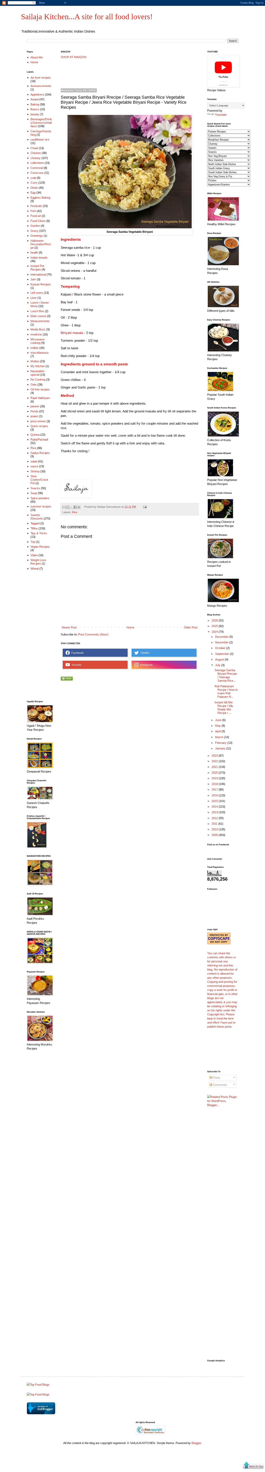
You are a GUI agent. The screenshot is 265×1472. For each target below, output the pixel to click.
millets (34, 347)
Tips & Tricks (38, 533)
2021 (215, 766)
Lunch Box (37, 311)
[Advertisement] (131, 73)
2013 (215, 812)
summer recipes (40, 506)
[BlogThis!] (68, 507)
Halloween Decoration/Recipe (40, 244)
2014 (215, 806)
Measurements (40, 321)
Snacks (35, 488)
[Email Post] (144, 506)
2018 (215, 784)
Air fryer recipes (40, 77)
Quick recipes (39, 426)
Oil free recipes (40, 389)
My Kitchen (37, 366)
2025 (215, 626)
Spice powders (39, 498)
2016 (215, 795)
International (38, 274)
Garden (35, 225)
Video (34, 555)
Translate (221, 114)
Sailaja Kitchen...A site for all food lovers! (87, 16)
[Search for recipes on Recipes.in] (38, 1384)
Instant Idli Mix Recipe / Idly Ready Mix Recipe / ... (224, 707)
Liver (33, 297)
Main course (38, 316)
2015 (215, 801)
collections (37, 162)
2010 (215, 829)
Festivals (36, 206)
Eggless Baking (40, 197)
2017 (215, 789)
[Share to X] (71, 507)
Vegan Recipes (40, 546)
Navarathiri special (37, 372)
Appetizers (37, 94)
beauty (34, 114)
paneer (34, 406)
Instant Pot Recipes (37, 267)
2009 (215, 835)
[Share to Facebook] (75, 507)
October (220, 648)
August (220, 659)
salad (33, 461)
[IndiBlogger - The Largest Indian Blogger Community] (41, 1413)
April (218, 731)
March (219, 737)
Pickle (34, 411)
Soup (33, 493)
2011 (215, 823)
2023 (215, 755)
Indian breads (39, 257)
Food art (35, 215)
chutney (35, 158)
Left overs (36, 292)
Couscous (36, 172)
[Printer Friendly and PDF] (67, 679)
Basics (34, 109)
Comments (219, 1084)
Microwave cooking (37, 341)
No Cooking (37, 379)
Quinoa (35, 434)
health (34, 252)
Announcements (40, 86)
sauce (34, 466)
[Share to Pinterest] (79, 507)
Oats (33, 384)
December (222, 636)
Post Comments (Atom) (93, 634)
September (222, 653)
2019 (215, 778)
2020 (215, 772)
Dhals (34, 187)
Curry (34, 182)
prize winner (38, 421)
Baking (34, 104)
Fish (33, 211)
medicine (36, 334)
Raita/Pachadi (39, 439)
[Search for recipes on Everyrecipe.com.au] (38, 1394)
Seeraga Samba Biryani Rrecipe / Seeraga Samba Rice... (226, 675)
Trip (32, 541)
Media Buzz (38, 329)
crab (33, 177)
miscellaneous (39, 352)
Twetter (144, 652)
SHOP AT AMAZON (73, 57)
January (220, 748)
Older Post (190, 627)
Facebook (77, 652)
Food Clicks (38, 220)
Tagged (35, 523)
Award (34, 99)
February (221, 742)
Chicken (35, 153)
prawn (34, 416)
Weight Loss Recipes (38, 561)
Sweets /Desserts (36, 516)
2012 (215, 818)
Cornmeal (36, 167)
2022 (215, 761)
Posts (216, 1077)
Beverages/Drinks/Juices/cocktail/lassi (41, 122)
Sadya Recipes (40, 452)
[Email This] (64, 507)
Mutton (34, 361)
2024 (215, 631)
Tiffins (34, 528)
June (218, 720)
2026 (215, 620)
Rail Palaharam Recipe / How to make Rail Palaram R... (226, 691)
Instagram (146, 664)
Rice (74, 512)
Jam (33, 279)
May (218, 725)
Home (130, 627)
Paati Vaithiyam (40, 398)
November (222, 642)
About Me (36, 57)
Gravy (34, 230)
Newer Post (69, 627)
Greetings (36, 235)
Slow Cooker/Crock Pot (39, 479)
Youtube (75, 664)
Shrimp (35, 471)
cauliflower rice (39, 139)
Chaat (34, 148)
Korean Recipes (40, 284)
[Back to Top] (253, 1466)
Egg (33, 192)
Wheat (34, 568)
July (218, 665)
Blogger (196, 1443)
